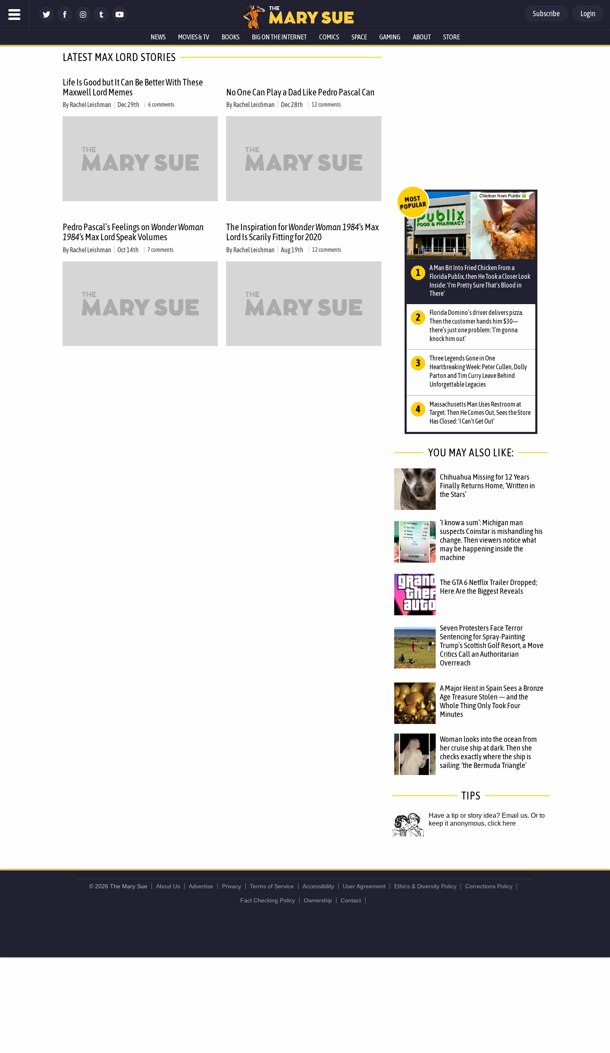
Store (451, 37)
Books (230, 37)
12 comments (326, 104)
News (158, 37)
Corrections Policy (488, 886)
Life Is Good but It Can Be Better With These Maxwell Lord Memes (133, 87)
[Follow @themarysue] (46, 19)
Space (359, 37)
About (422, 37)
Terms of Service (272, 886)
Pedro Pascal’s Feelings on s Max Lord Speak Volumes (133, 232)
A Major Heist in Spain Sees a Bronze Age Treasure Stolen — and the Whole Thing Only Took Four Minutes (492, 701)
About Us (168, 886)
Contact (351, 900)
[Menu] (14, 14)
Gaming (389, 37)
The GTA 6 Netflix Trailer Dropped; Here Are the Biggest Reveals (488, 586)
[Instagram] (83, 19)
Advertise (201, 886)
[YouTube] (119, 19)
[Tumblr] (101, 19)
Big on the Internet (279, 37)
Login (588, 13)
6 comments (161, 104)
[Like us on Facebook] (64, 19)
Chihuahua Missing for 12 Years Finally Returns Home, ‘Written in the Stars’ (487, 485)
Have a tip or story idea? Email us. (479, 815)
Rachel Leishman (90, 104)
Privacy (231, 886)
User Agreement (364, 886)
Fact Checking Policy (267, 900)
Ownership (318, 900)
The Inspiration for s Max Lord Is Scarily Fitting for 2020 (302, 232)
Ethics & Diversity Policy (425, 886)
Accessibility (318, 886)
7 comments (160, 250)
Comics (329, 37)
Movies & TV (193, 37)
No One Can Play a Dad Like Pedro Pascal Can (300, 92)
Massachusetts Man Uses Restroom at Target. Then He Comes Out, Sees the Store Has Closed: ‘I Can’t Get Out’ (480, 412)
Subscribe (546, 13)
